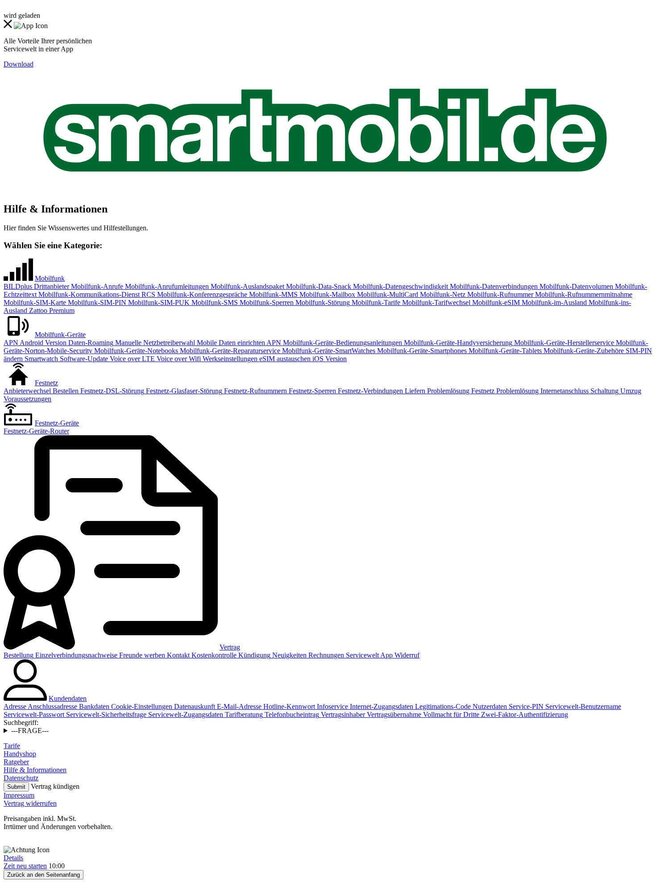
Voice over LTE (131, 358)
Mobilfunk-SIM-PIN (96, 302)
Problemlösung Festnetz (459, 391)
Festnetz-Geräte (57, 423)
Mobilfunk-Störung (322, 302)
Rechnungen (325, 655)
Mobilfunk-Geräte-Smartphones (421, 350)
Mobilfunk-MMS (272, 294)
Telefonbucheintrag (291, 714)
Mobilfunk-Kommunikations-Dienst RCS (96, 294)
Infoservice (331, 706)
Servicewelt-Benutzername (582, 706)
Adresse (15, 706)
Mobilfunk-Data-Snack (317, 286)
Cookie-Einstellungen (140, 706)
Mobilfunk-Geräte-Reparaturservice (229, 350)
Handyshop (20, 754)
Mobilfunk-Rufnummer (499, 294)
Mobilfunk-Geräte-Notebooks (135, 350)
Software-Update (83, 358)
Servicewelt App (368, 655)
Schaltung (604, 391)
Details (13, 858)
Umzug (630, 391)
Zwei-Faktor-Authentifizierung (523, 714)
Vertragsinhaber (342, 714)
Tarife (12, 746)
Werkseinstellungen (229, 358)
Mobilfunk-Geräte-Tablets (504, 350)
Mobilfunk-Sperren (266, 302)
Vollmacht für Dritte (450, 714)
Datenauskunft (193, 706)
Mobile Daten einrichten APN (238, 342)
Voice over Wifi (178, 358)
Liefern (414, 391)
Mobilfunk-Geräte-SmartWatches (327, 350)
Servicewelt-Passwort (34, 714)
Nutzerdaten (489, 706)
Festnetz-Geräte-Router (36, 431)
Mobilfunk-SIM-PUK (158, 302)
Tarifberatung (243, 714)
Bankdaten (93, 706)
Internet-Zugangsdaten (380, 706)
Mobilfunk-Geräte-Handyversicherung (457, 342)
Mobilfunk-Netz (441, 294)
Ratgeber (16, 762)
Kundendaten (68, 698)
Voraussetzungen (27, 399)
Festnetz (46, 383)
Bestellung (18, 655)
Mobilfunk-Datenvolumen (575, 286)
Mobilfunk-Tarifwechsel (435, 302)
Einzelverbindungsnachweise (75, 655)
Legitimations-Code (442, 706)
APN (11, 342)
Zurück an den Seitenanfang (43, 874)
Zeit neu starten (25, 866)
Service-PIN (525, 706)
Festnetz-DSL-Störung (111, 391)
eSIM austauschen (284, 358)
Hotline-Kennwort (288, 706)
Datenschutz (21, 778)
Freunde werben (141, 655)
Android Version (42, 342)
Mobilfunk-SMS (214, 302)
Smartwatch (40, 358)
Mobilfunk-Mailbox (326, 294)
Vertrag (230, 647)
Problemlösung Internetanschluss (541, 391)
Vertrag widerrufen (30, 803)
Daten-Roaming (89, 342)
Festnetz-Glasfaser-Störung (183, 391)
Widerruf (406, 655)
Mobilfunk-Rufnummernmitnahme (582, 294)
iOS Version (329, 358)
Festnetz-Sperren (311, 391)
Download (18, 64)
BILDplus (18, 286)
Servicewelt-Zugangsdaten (184, 714)
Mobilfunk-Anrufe (96, 286)
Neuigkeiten (288, 655)
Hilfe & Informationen (35, 770)
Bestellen (65, 391)
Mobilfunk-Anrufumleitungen (166, 286)
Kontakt (177, 655)
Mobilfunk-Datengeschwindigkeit (399, 286)
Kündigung (253, 655)
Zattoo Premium (51, 310)
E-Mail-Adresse (238, 706)
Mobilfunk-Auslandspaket (246, 286)
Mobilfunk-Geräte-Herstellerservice (563, 342)
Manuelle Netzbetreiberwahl (154, 342)
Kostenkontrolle (213, 655)
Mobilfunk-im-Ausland (553, 302)
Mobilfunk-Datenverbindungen (493, 286)
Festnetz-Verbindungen (369, 391)
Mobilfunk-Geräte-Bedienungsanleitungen (341, 342)
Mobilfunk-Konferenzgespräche (201, 294)
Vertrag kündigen (55, 786)
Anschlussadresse (51, 706)
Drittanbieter (50, 286)
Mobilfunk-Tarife (375, 302)
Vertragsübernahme (393, 714)
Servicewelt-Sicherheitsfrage (105, 714)
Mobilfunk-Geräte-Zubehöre (583, 350)
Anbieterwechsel (27, 391)
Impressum (19, 795)
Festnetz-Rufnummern (254, 391)
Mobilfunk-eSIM (495, 302)
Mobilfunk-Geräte (60, 334)
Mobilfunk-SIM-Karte (35, 302)
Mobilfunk (50, 278)
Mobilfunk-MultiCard (386, 294)
